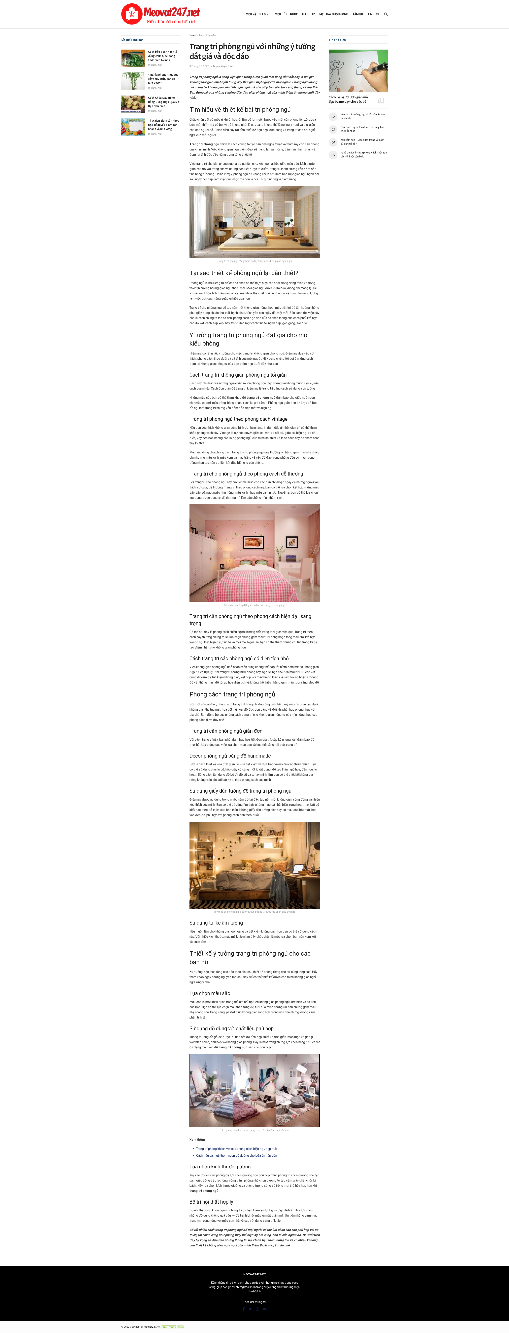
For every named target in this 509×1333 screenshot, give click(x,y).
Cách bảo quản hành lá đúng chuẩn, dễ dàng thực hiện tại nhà (162, 56)
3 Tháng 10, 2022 (199, 66)
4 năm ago (156, 65)
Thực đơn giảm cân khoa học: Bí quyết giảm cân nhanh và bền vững (163, 125)
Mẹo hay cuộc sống (333, 14)
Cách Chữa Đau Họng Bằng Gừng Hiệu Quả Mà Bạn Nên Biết (163, 102)
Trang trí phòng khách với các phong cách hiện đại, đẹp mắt (236, 1149)
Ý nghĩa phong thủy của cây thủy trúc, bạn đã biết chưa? (163, 79)
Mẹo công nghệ (286, 14)
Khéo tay (308, 14)
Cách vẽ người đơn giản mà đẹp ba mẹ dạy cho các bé (348, 99)
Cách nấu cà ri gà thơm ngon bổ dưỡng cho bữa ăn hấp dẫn (236, 1155)
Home (192, 35)
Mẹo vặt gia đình (258, 14)
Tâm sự (358, 14)
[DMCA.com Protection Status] (173, 1326)
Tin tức (373, 14)
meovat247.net (152, 1326)
